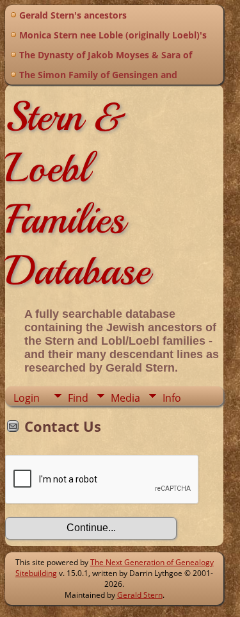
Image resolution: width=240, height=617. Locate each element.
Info (172, 398)
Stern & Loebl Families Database (77, 193)
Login (26, 398)
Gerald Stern (140, 594)
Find (78, 398)
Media (125, 398)
